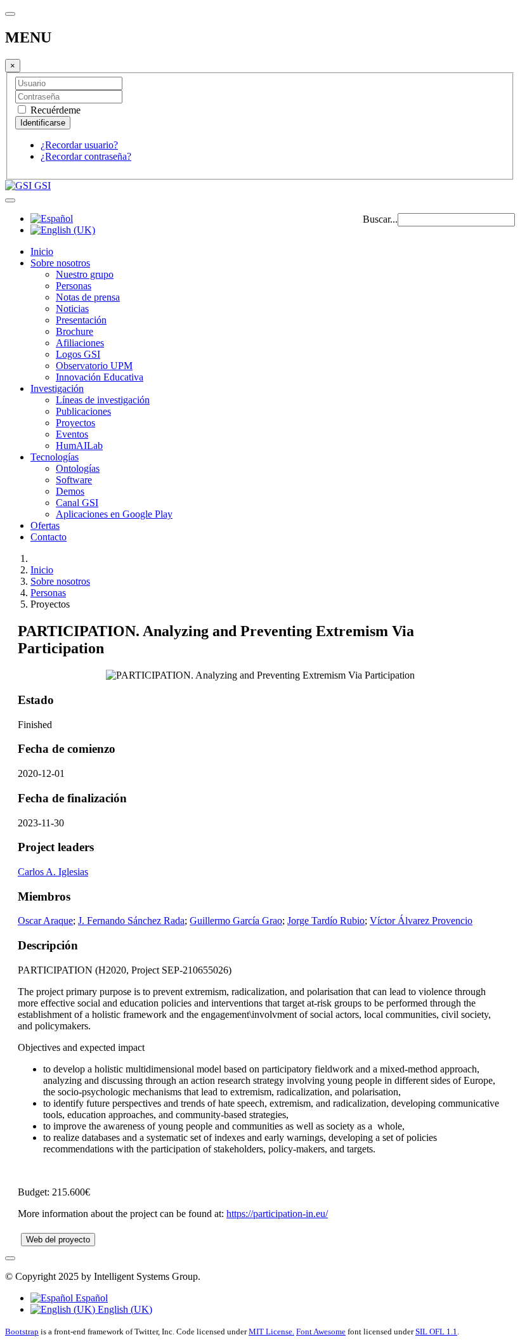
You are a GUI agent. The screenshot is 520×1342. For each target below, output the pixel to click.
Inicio (41, 251)
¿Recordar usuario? (79, 145)
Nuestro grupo (85, 274)
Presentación (81, 320)
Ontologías (78, 468)
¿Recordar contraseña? (86, 156)
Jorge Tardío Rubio (326, 920)
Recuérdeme (54, 110)
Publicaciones (83, 411)
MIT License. (271, 1331)
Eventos (72, 434)
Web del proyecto (58, 1239)
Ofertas (45, 525)
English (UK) (123, 1309)
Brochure (74, 331)
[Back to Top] (10, 1258)
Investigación (57, 388)
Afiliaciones (80, 342)
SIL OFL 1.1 (436, 1331)
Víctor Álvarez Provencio (421, 920)
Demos (70, 491)
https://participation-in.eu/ (277, 1213)
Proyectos (75, 422)
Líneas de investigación (103, 399)
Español (90, 1298)
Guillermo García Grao (236, 920)
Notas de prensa (88, 297)
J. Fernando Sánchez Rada (131, 920)
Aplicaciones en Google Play (114, 514)
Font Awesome (321, 1331)
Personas (73, 285)
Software (74, 479)
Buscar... (380, 219)
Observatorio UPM (94, 365)
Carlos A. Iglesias (53, 871)
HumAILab (79, 445)
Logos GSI (78, 354)
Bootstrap (22, 1331)
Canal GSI (77, 502)
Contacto (48, 536)
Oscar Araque (45, 920)
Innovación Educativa (99, 377)
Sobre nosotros (60, 262)
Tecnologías (54, 457)
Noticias (72, 308)
